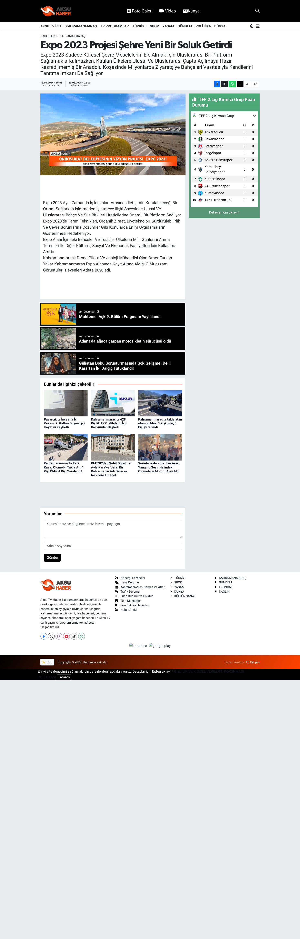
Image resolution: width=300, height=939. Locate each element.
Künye (194, 10)
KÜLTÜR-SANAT (185, 596)
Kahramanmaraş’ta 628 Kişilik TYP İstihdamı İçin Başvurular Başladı (109, 423)
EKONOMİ (225, 587)
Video (170, 10)
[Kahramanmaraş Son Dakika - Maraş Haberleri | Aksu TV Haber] (55, 11)
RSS (49, 662)
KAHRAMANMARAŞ (81, 26)
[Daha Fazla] (240, 84)
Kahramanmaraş (72, 36)
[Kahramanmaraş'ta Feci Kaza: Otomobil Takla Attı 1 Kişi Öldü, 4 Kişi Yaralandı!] (66, 447)
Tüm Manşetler (130, 601)
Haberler (47, 36)
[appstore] (139, 645)
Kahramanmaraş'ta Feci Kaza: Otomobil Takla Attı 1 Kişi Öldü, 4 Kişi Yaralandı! (64, 467)
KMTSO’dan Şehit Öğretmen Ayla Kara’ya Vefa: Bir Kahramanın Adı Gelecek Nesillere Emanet (111, 469)
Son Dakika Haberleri (134, 605)
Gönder (52, 557)
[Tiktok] (74, 636)
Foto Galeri (142, 10)
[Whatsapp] (81, 636)
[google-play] (160, 645)
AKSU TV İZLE (51, 26)
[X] (51, 636)
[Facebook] (43, 636)
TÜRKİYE (139, 26)
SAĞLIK (224, 591)
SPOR (154, 26)
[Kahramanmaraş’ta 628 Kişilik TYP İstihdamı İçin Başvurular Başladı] (113, 403)
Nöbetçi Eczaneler (132, 578)
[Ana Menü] (257, 26)
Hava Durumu (129, 582)
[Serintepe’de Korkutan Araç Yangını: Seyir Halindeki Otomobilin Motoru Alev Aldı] (160, 447)
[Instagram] (59, 636)
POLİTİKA (203, 26)
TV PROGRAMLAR (114, 26)
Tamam (64, 677)
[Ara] (257, 11)
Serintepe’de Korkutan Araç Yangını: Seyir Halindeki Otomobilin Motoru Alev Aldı (158, 467)
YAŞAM (168, 26)
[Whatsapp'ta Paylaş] (232, 84)
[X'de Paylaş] (224, 84)
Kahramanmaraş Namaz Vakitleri (142, 587)
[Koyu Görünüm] (252, 26)
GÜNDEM (185, 26)
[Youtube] (66, 636)
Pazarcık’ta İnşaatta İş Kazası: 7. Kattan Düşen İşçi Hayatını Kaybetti (64, 423)
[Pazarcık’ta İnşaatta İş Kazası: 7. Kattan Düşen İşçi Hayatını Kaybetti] (66, 403)
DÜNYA (220, 26)
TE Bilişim (253, 662)
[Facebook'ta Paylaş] (217, 84)
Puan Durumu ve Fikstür (136, 596)
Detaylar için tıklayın (224, 212)
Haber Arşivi (128, 610)
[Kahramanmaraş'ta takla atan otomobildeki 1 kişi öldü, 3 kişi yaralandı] (160, 403)
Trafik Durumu (130, 591)
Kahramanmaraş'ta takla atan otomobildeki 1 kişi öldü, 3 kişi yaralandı (160, 423)
